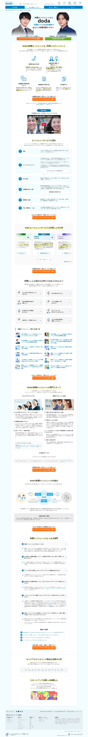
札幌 (32, 669)
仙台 (36, 669)
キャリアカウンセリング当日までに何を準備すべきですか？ (35, 640)
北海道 (31, 718)
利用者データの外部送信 (66, 711)
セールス (19, 722)
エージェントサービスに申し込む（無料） (44, 99)
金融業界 (37, 446)
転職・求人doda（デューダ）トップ (12, 10)
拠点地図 (70, 731)
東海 (30, 722)
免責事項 (72, 711)
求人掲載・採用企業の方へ (77, 731)
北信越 (31, 723)
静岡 (39, 669)
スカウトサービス (9, 722)
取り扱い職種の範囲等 (58, 711)
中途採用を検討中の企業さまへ (49, 4)
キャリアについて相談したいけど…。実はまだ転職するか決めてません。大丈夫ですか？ (41, 634)
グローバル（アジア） (21, 727)
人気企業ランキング (68, 721)
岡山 (55, 669)
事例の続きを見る (19, 253)
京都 (49, 669)
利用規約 (41, 711)
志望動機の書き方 (77, 718)
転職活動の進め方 (58, 718)
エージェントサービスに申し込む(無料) (30, 38)
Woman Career (20, 728)
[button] (44, 259)
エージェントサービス (10, 721)
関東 (30, 721)
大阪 (46, 669)
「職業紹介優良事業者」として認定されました (44, 104)
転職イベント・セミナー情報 (43, 718)
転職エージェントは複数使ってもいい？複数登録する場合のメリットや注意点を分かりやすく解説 (32, 367)
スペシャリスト (20, 724)
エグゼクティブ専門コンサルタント (21, 461)
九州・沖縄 (31, 727)
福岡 (62, 669)
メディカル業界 (32, 446)
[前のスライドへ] (37, 259)
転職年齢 (60, 722)
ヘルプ (80, 711)
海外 (30, 728)
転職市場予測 (75, 722)
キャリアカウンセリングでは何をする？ (55, 170)
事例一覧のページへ (68, 261)
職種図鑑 (61, 723)
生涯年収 (77, 721)
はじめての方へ (8, 718)
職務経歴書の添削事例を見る (55, 191)
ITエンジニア (20, 718)
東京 (26, 669)
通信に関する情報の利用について (49, 711)
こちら (41, 150)
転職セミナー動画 (42, 721)
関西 (30, 724)
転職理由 (56, 722)
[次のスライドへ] (50, 259)
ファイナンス (20, 723)
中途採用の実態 (65, 722)
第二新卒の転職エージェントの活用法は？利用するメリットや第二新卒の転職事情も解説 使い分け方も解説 (61, 341)
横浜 (29, 669)
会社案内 (65, 731)
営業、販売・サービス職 (23, 446)
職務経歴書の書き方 (71, 718)
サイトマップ (77, 711)
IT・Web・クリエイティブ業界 (27, 445)
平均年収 (74, 721)
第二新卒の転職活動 (61, 721)
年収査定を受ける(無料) (58, 38)
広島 (59, 669)
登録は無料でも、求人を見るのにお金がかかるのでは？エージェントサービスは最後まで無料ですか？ (44, 632)
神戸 (52, 669)
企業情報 (64, 723)
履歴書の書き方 (64, 718)
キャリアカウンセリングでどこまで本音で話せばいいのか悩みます (36, 637)
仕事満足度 (70, 722)
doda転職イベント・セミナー (53, 604)
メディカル (20, 721)
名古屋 (42, 669)
